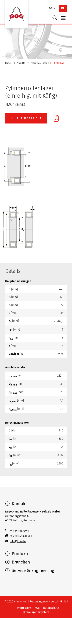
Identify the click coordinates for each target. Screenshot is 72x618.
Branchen (20, 562)
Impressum (24, 607)
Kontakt (18, 503)
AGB (37, 607)
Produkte (19, 553)
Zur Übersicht (29, 118)
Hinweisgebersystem (36, 612)
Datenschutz (51, 607)
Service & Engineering (32, 570)
